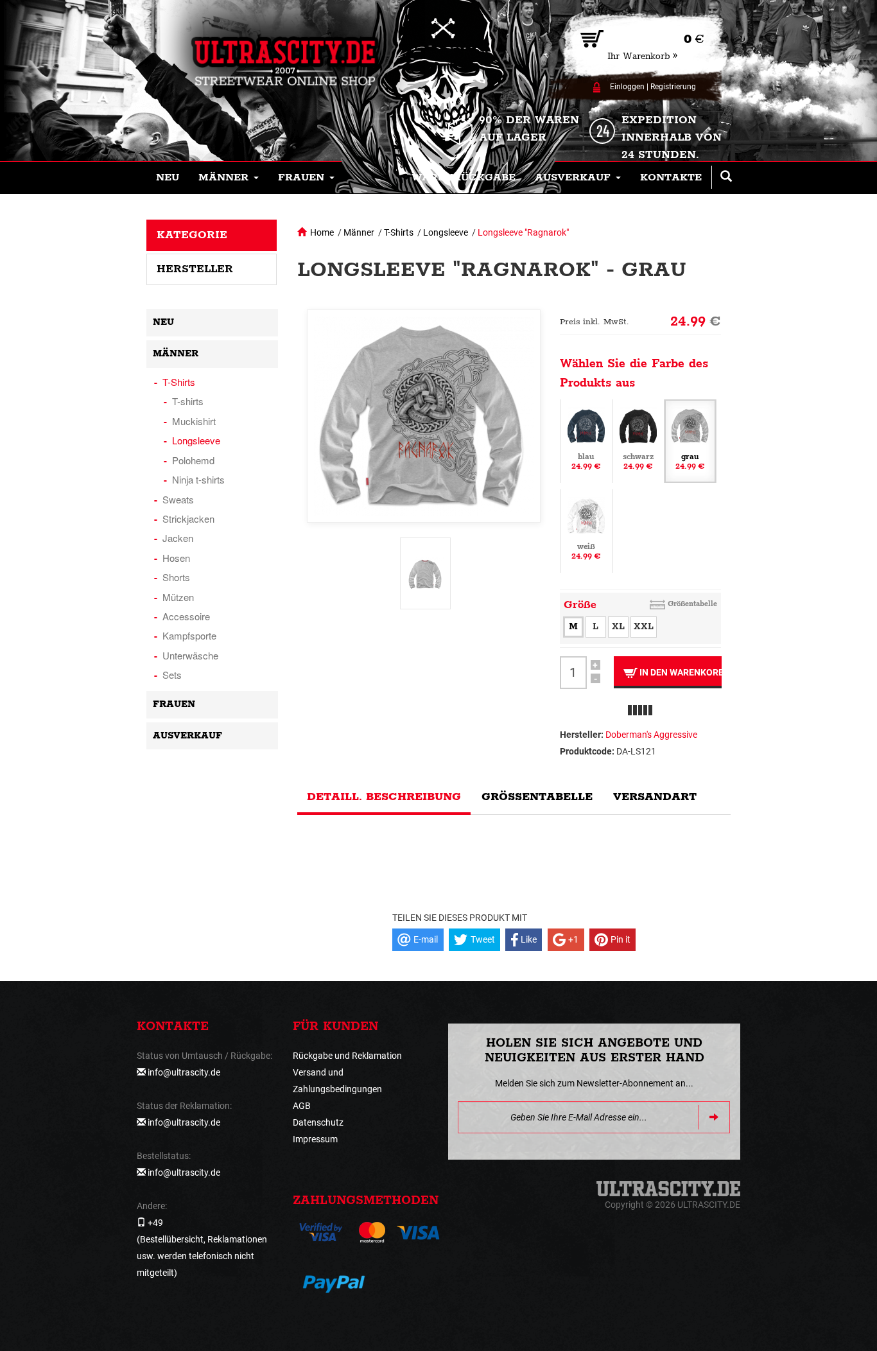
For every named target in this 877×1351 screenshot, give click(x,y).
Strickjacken (188, 518)
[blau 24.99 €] (586, 440)
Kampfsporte (189, 635)
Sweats (178, 499)
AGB (302, 1106)
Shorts (176, 577)
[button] (228, 178)
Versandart (655, 797)
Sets (172, 674)
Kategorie (192, 235)
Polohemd (193, 460)
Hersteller (195, 269)
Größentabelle (692, 604)
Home (322, 232)
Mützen (178, 597)
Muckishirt (194, 421)
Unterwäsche (190, 655)
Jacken (177, 538)
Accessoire (186, 616)
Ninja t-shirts (198, 479)
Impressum (315, 1139)
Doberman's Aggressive (651, 734)
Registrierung (673, 86)
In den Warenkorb (680, 672)
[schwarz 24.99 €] (638, 440)
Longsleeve (445, 232)
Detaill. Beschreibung (384, 797)
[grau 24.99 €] (690, 440)
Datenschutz (318, 1122)
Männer (358, 232)
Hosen (176, 557)
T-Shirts (398, 232)
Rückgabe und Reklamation (347, 1055)
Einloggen (627, 86)
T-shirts (188, 401)
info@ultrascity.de (184, 1072)
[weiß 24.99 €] (586, 530)
